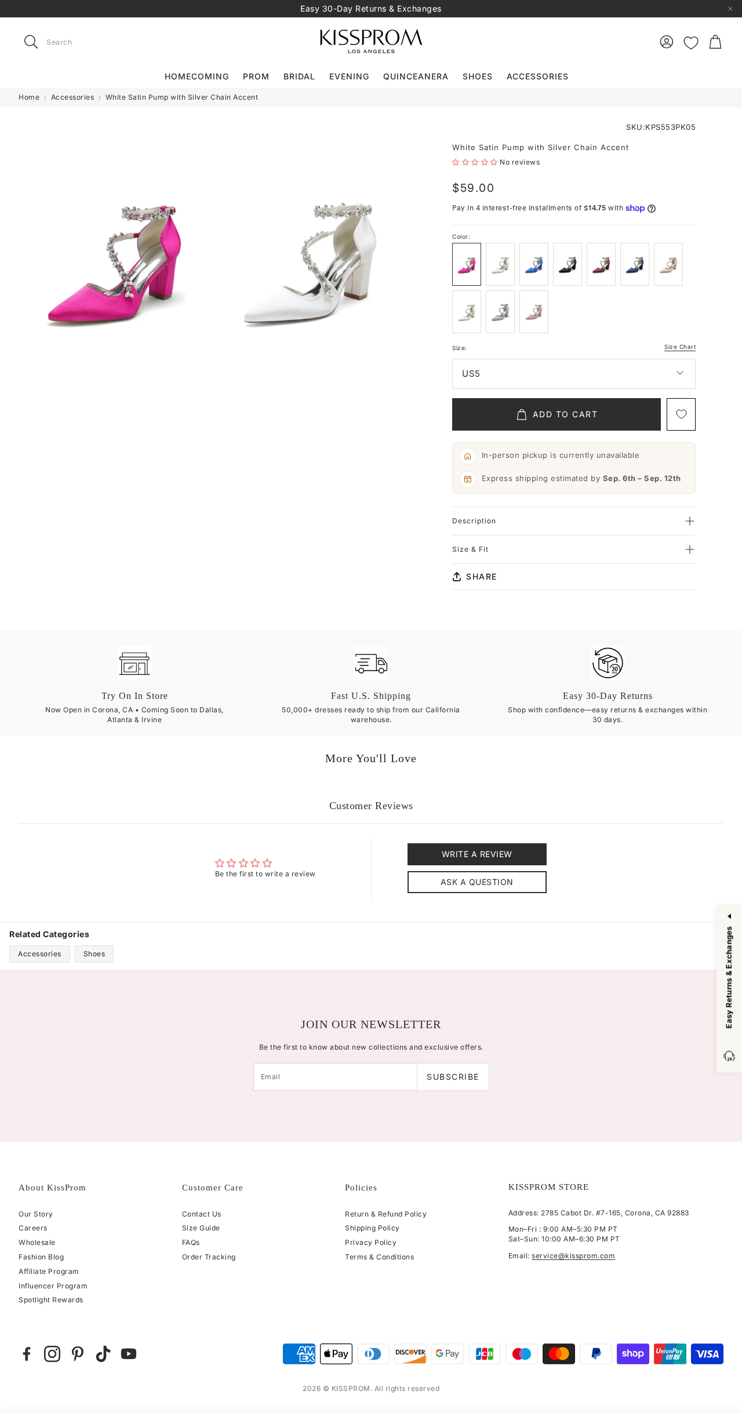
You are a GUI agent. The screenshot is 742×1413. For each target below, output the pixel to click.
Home (29, 97)
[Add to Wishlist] (681, 414)
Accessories (72, 97)
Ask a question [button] (477, 882)
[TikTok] (103, 1354)
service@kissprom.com (573, 1255)
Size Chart (680, 347)
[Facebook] (27, 1354)
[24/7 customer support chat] (729, 1056)
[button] (92, 42)
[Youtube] (129, 1354)
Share (481, 576)
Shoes (94, 953)
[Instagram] (52, 1354)
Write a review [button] (477, 854)
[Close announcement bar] (730, 8)
